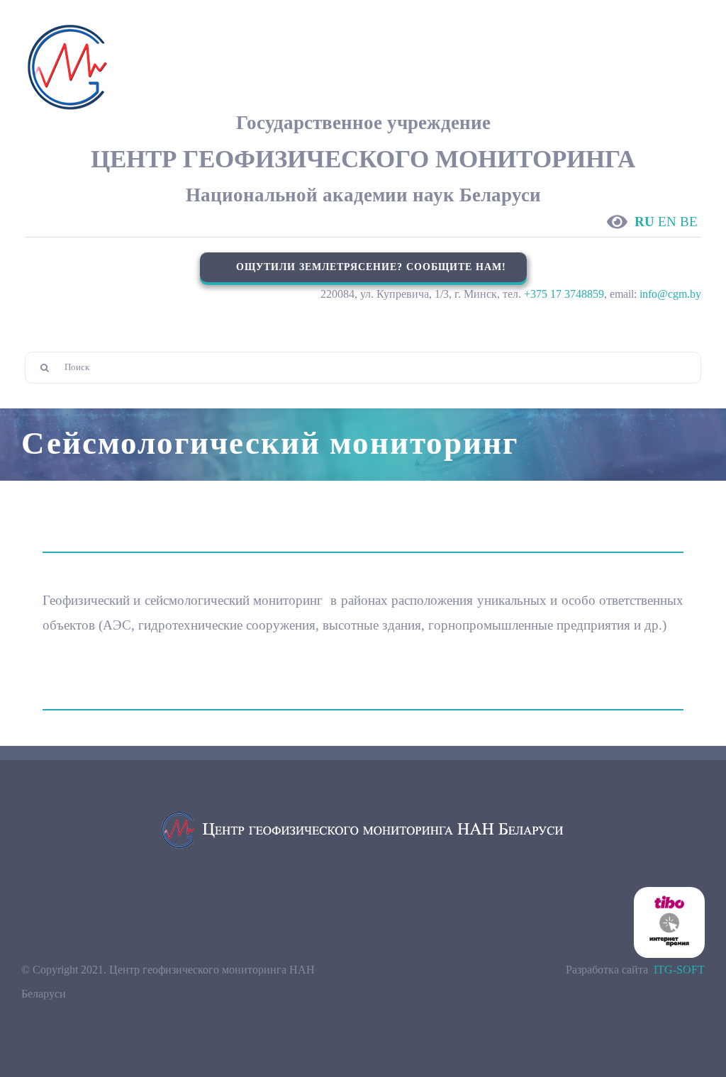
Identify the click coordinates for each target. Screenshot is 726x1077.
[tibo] (669, 892)
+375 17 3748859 (564, 294)
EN (667, 221)
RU (644, 221)
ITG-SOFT (679, 970)
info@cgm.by (670, 294)
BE (689, 221)
